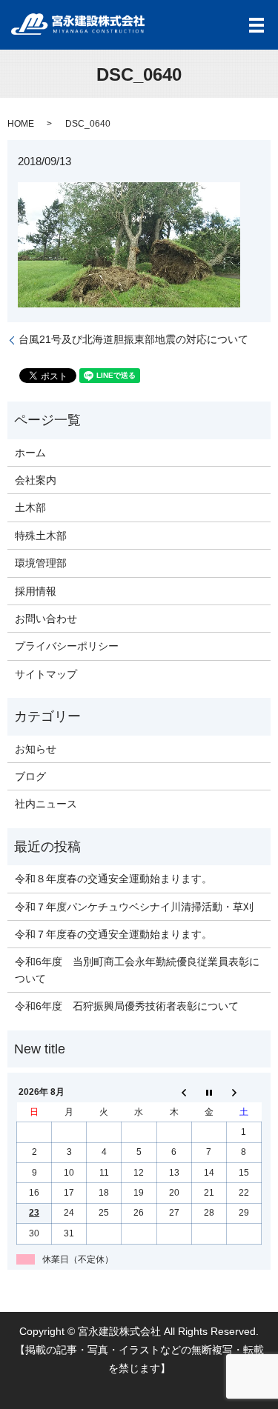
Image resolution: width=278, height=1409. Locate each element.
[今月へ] (208, 1092)
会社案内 (35, 480)
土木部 (30, 507)
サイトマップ (46, 674)
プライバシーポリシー (67, 646)
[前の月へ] (173, 1092)
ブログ (30, 776)
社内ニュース (46, 804)
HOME (20, 124)
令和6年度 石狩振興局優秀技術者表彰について (127, 1006)
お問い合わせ (46, 618)
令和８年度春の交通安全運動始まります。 (113, 879)
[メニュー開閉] (256, 25)
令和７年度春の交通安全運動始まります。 (113, 934)
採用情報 (35, 591)
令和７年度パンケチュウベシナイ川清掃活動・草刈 (134, 907)
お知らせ (35, 749)
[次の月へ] (243, 1092)
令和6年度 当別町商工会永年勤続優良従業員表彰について (137, 970)
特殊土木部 (41, 536)
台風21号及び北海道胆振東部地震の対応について (133, 339)
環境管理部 (41, 563)
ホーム (30, 453)
